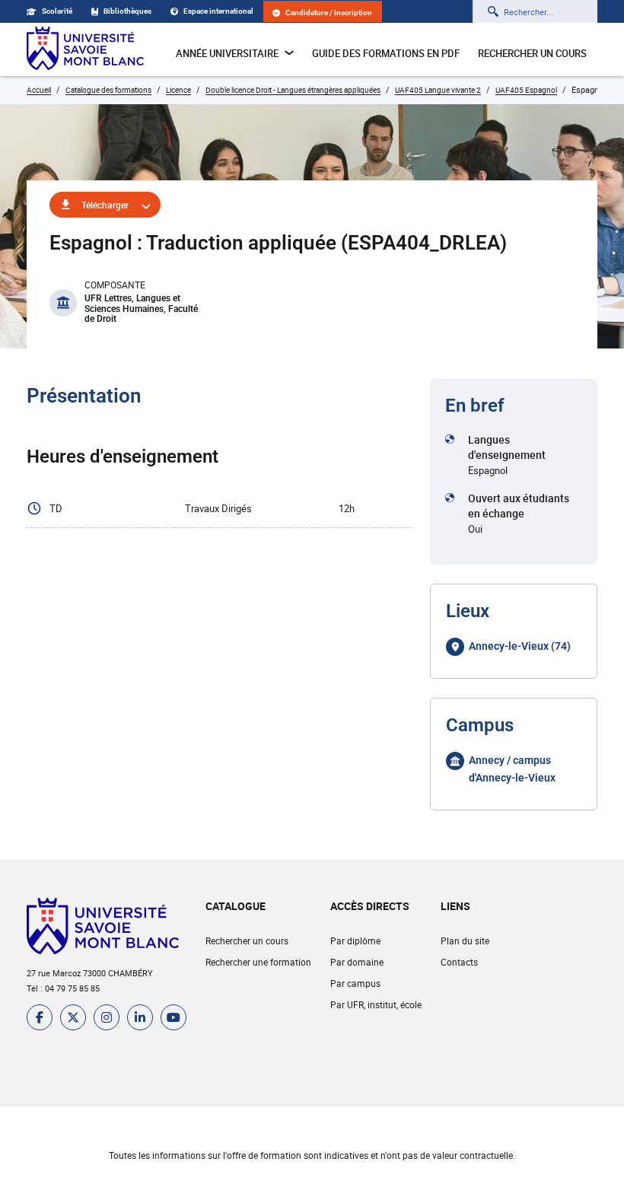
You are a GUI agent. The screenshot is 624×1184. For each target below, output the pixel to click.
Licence (178, 89)
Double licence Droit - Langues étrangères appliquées (292, 89)
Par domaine (357, 962)
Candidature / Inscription (328, 12)
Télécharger (105, 205)
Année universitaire (227, 53)
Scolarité (57, 11)
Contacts (459, 962)
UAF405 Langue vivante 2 (438, 89)
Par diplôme (355, 940)
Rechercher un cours (532, 53)
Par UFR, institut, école (376, 1004)
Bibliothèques (127, 11)
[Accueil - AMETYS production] (85, 49)
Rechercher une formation (258, 962)
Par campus (355, 983)
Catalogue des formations (108, 89)
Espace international (218, 11)
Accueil (39, 89)
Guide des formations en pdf (386, 53)
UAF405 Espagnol (526, 89)
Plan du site (465, 940)
